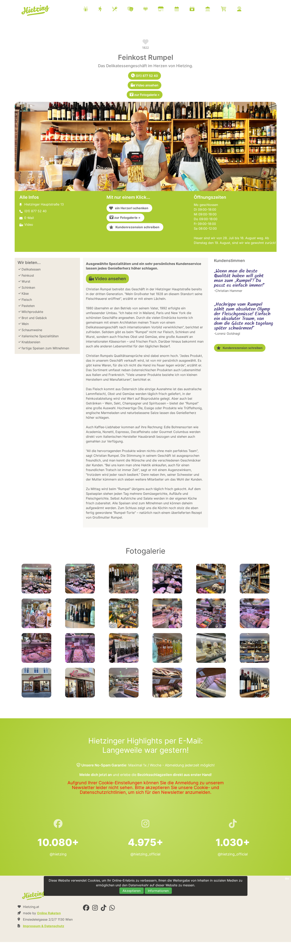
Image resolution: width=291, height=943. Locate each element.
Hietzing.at (36, 10)
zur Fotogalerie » (146, 95)
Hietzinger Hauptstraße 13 (44, 204)
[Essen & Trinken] (119, 9)
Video (28, 224)
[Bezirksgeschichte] (212, 9)
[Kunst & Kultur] (135, 9)
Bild (287, 878)
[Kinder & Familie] (90, 9)
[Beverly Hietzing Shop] (228, 9)
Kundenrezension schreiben (136, 227)
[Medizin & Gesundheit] (150, 9)
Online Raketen (49, 913)
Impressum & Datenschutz (43, 926)
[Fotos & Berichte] (197, 9)
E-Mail (29, 218)
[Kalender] (182, 9)
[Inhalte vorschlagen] (244, 9)
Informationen (158, 891)
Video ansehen (146, 85)
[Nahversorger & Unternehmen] (166, 9)
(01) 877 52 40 (146, 76)
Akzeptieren (132, 891)
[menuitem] (167, 9)
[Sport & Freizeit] (105, 9)
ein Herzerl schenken (130, 208)
